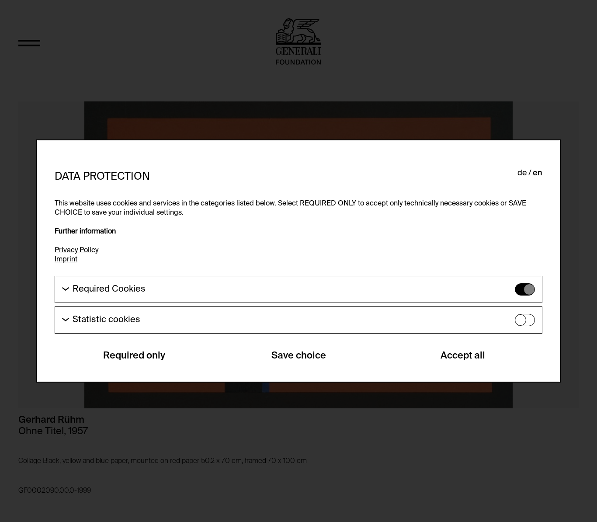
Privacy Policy (76, 250)
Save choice (298, 356)
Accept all (463, 356)
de (522, 173)
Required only (134, 356)
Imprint (66, 259)
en (537, 173)
